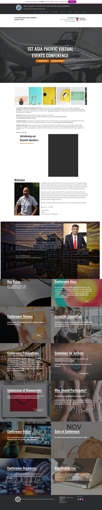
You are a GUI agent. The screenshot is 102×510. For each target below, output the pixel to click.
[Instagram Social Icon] (82, 499)
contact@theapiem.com (33, 398)
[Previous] (8, 55)
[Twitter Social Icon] (80, 499)
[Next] (94, 55)
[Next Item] (84, 95)
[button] (63, 155)
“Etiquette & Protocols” (53, 111)
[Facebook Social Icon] (78, 499)
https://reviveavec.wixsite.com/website (63, 122)
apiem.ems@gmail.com (63, 502)
